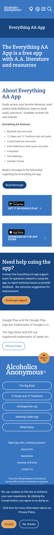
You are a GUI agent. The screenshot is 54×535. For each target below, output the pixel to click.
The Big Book (27, 385)
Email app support (16, 300)
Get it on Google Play (23, 208)
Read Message (14, 185)
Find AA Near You (31, 9)
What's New (27, 427)
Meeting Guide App (27, 416)
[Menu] (43, 9)
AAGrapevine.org (27, 406)
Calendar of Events (27, 462)
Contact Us (27, 469)
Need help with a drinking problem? (27, 442)
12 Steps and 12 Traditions (27, 396)
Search (49, 9)
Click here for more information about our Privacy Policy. (27, 510)
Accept (9, 524)
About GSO (27, 449)
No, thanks (29, 524)
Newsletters (27, 456)
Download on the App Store (22, 238)
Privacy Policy (14, 346)
